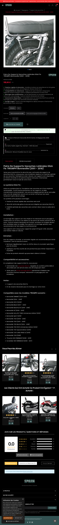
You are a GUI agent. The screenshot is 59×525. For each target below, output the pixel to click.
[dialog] (13, 510)
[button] (13, 521)
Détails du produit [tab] (25, 161)
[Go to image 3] (30, 69)
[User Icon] (52, 5)
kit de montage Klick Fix (24, 270)
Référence (6, 79)
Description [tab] (9, 161)
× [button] (22, 499)
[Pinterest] (29, 522)
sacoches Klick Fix (24, 266)
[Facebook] (27, 522)
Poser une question (37, 455)
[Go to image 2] (29, 69)
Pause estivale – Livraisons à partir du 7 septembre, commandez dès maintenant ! (30, 1)
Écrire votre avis (23, 455)
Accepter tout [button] (8, 518)
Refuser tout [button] (18, 518)
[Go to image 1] (28, 69)
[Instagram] (32, 522)
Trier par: (45, 463)
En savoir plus (19, 515)
